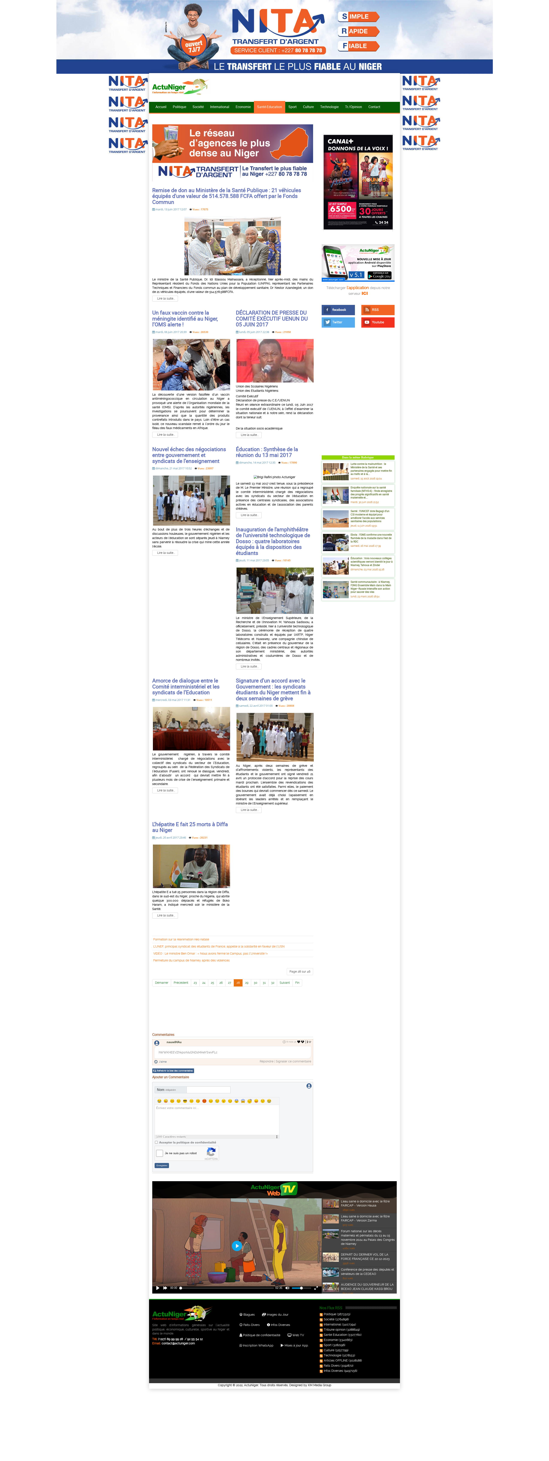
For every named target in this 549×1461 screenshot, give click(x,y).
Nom (166, 1090)
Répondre (266, 1061)
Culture (308, 106)
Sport (292, 106)
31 (264, 982)
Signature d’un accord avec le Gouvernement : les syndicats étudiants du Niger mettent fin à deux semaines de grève (273, 689)
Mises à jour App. (296, 1345)
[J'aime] (298, 1041)
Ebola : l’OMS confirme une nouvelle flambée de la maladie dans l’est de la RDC (371, 538)
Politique (179, 106)
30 (255, 982)
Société (198, 106)
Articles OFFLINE (336, 1360)
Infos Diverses (280, 1325)
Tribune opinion (334, 1329)
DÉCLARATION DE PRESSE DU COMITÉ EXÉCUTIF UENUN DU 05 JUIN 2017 (272, 318)
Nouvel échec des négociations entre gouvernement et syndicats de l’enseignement (189, 455)
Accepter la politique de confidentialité (187, 1142)
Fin (297, 982)
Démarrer (161, 982)
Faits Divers (332, 1365)
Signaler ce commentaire (293, 1061)
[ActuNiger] (182, 86)
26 (221, 982)
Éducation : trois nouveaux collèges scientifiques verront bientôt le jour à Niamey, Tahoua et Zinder (372, 561)
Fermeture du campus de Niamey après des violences (191, 960)
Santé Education (335, 1334)
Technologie (329, 106)
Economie (243, 106)
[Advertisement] (232, 1021)
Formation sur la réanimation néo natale (181, 939)
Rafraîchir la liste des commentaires (175, 1070)
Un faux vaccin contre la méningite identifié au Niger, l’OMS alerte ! (185, 318)
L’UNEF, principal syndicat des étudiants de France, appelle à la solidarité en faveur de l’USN (219, 946)
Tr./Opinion (353, 106)
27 (229, 982)
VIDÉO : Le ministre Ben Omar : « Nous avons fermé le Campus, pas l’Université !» (210, 953)
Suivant (285, 982)
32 (272, 982)
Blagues (249, 1314)
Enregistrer (162, 1165)
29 (246, 982)
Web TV (297, 1335)
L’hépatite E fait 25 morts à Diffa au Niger (190, 827)
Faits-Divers (251, 1325)
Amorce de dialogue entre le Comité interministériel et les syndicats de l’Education (186, 686)
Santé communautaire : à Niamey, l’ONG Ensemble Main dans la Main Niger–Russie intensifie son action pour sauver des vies (371, 586)
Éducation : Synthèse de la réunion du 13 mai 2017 (267, 452)
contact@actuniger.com (178, 1343)
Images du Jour (277, 1314)
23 (195, 982)
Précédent (181, 982)
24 (203, 982)
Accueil (160, 106)
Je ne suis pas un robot (181, 1153)
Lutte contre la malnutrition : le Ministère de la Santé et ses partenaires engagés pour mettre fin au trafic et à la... (371, 469)
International (219, 106)
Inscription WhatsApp (257, 1345)
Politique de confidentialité (261, 1335)
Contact (374, 106)
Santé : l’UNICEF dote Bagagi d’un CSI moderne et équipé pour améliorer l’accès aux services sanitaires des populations (370, 516)
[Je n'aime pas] (303, 1041)
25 (212, 982)
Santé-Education (269, 106)
